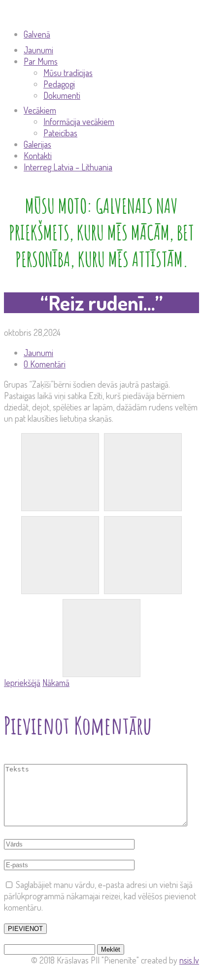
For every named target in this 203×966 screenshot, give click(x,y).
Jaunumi (38, 352)
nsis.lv (189, 960)
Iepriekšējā (22, 682)
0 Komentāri (45, 364)
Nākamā (55, 682)
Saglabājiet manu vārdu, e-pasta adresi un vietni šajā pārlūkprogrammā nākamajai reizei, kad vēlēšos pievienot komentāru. (100, 896)
